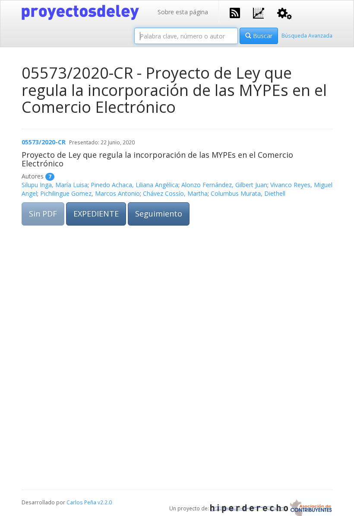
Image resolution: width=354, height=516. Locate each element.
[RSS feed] (235, 12)
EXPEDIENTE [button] (96, 213)
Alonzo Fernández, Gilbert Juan (224, 185)
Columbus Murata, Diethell (248, 193)
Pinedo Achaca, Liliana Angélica (134, 185)
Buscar (261, 36)
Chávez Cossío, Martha (175, 193)
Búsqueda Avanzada (306, 35)
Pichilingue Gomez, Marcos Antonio (90, 193)
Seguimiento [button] (158, 213)
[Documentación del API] (284, 12)
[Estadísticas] (259, 12)
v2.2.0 (105, 502)
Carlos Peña (81, 502)
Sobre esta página (183, 12)
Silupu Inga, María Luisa (55, 185)
